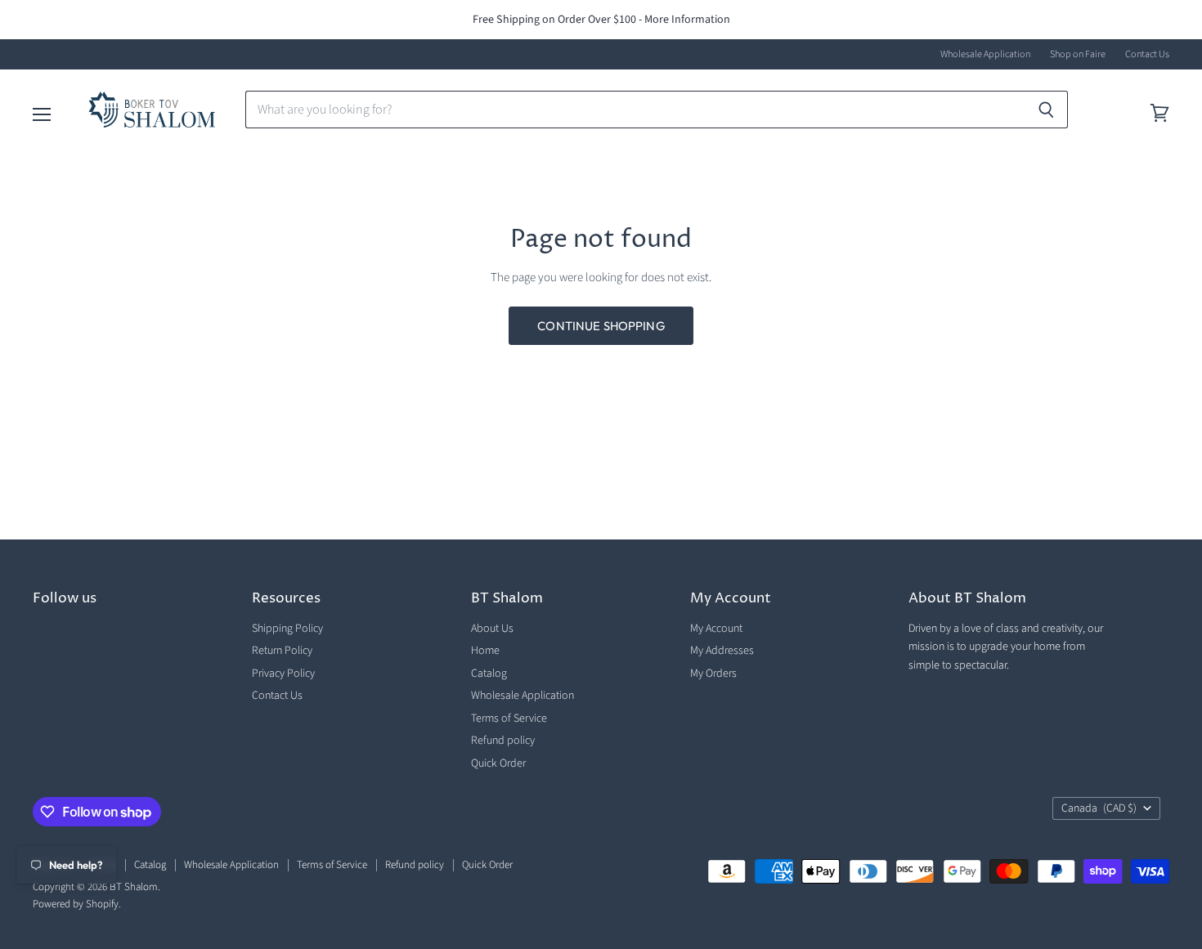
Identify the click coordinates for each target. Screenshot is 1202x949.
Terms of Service (509, 718)
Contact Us (1147, 54)
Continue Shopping (601, 325)
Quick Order (498, 763)
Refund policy (503, 740)
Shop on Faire (1078, 54)
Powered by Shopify (76, 904)
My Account (716, 628)
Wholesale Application (985, 54)
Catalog (489, 673)
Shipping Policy (287, 628)
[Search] (1046, 109)
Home (485, 650)
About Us (492, 628)
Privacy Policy (283, 673)
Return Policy (282, 650)
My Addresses (722, 650)
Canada (1099, 808)
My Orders (713, 673)
